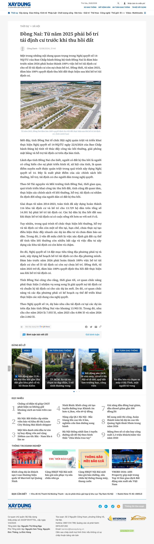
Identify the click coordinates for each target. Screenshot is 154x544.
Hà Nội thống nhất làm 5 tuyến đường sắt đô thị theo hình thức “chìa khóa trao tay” (79, 434)
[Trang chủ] (9, 12)
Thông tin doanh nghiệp (26, 446)
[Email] (95, 326)
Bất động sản (104, 7)
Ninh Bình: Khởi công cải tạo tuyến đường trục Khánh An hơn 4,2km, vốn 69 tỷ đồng (78, 408)
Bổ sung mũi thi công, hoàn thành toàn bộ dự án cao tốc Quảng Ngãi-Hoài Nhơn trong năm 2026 (124, 421)
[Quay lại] (21, 327)
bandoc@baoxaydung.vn (73, 529)
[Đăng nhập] (124, 3)
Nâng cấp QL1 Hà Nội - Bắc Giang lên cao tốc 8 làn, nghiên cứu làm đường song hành (78, 421)
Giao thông (34, 13)
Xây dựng (23, 13)
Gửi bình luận (92, 334)
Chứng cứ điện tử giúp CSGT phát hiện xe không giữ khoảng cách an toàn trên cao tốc (34, 408)
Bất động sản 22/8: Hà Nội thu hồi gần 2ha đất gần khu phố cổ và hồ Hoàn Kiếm (27, 381)
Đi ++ (122, 13)
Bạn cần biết (19, 494)
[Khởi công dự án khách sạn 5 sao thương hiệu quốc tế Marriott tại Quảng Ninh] (27, 458)
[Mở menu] (145, 13)
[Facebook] (86, 326)
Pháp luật (52, 13)
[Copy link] (100, 326)
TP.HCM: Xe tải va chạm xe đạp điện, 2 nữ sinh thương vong (60, 382)
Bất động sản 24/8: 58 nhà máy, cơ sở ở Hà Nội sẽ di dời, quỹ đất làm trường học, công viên (94, 379)
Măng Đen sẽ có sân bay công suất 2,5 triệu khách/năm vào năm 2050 (124, 434)
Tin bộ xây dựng (139, 7)
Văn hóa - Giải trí (82, 13)
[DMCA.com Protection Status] (127, 530)
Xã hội (36, 26)
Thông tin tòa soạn (134, 506)
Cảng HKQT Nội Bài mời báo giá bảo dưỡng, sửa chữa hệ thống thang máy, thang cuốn (93, 476)
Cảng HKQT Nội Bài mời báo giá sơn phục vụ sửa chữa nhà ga (59, 475)
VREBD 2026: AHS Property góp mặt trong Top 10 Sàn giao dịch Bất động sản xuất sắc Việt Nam (126, 478)
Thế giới (115, 13)
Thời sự (14, 13)
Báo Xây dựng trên (32, 327)
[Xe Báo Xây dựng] (138, 517)
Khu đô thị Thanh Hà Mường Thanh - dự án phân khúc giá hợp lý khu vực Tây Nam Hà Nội (72, 494)
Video (128, 13)
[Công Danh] (22, 48)
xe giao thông (90, 7)
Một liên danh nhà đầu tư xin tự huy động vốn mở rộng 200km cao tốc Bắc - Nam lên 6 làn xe (35, 434)
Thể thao (95, 13)
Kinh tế (43, 13)
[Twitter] (91, 326)
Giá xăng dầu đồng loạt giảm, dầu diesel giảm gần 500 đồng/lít (124, 408)
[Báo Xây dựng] (19, 5)
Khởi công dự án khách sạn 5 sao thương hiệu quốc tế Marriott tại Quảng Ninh (27, 476)
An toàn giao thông (121, 7)
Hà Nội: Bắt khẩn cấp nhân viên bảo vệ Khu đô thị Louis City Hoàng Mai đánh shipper (34, 421)
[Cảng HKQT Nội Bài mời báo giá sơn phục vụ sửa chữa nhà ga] (60, 458)
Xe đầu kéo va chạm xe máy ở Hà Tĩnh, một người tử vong (127, 382)
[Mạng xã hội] (112, 506)
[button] (76, 391)
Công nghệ (105, 13)
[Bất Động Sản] (117, 518)
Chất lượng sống (65, 13)
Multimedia (137, 13)
